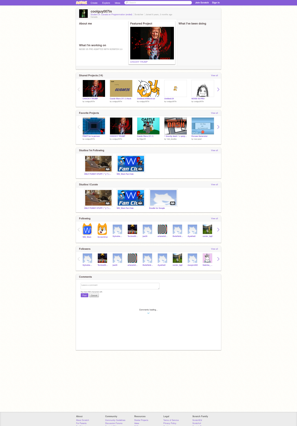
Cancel (94, 295)
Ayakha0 (192, 236)
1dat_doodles (172, 139)
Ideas (117, 2)
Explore (106, 2)
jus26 (145, 236)
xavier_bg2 (208, 236)
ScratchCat (103, 237)
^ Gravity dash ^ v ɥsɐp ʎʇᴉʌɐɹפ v (175, 136)
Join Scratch (202, 2)
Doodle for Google (157, 208)
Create (94, 2)
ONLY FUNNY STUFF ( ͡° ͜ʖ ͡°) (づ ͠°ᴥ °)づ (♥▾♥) (98, 174)
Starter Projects (141, 420)
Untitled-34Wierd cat (146, 98)
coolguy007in (90, 101)
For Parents (81, 423)
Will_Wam (87, 237)
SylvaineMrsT (118, 236)
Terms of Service (171, 420)
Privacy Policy (169, 423)
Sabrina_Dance (208, 265)
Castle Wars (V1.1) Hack (120, 98)
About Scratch (82, 420)
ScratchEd (197, 420)
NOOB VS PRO (198, 98)
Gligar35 (142, 139)
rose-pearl (198, 139)
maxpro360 (193, 265)
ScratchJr (196, 423)
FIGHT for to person (91, 136)
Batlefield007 (178, 236)
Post (84, 295)
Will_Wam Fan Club (125, 174)
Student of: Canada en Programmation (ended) (112, 14)
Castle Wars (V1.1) (145, 136)
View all (214, 75)
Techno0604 (133, 236)
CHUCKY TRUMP (139, 61)
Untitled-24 (169, 98)
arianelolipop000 (163, 236)
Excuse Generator (200, 136)
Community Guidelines (115, 420)
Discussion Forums (114, 423)
